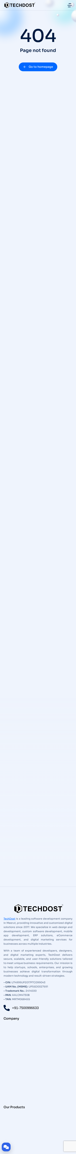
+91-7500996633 (25, 1008)
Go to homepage (41, 67)
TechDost (9, 918)
